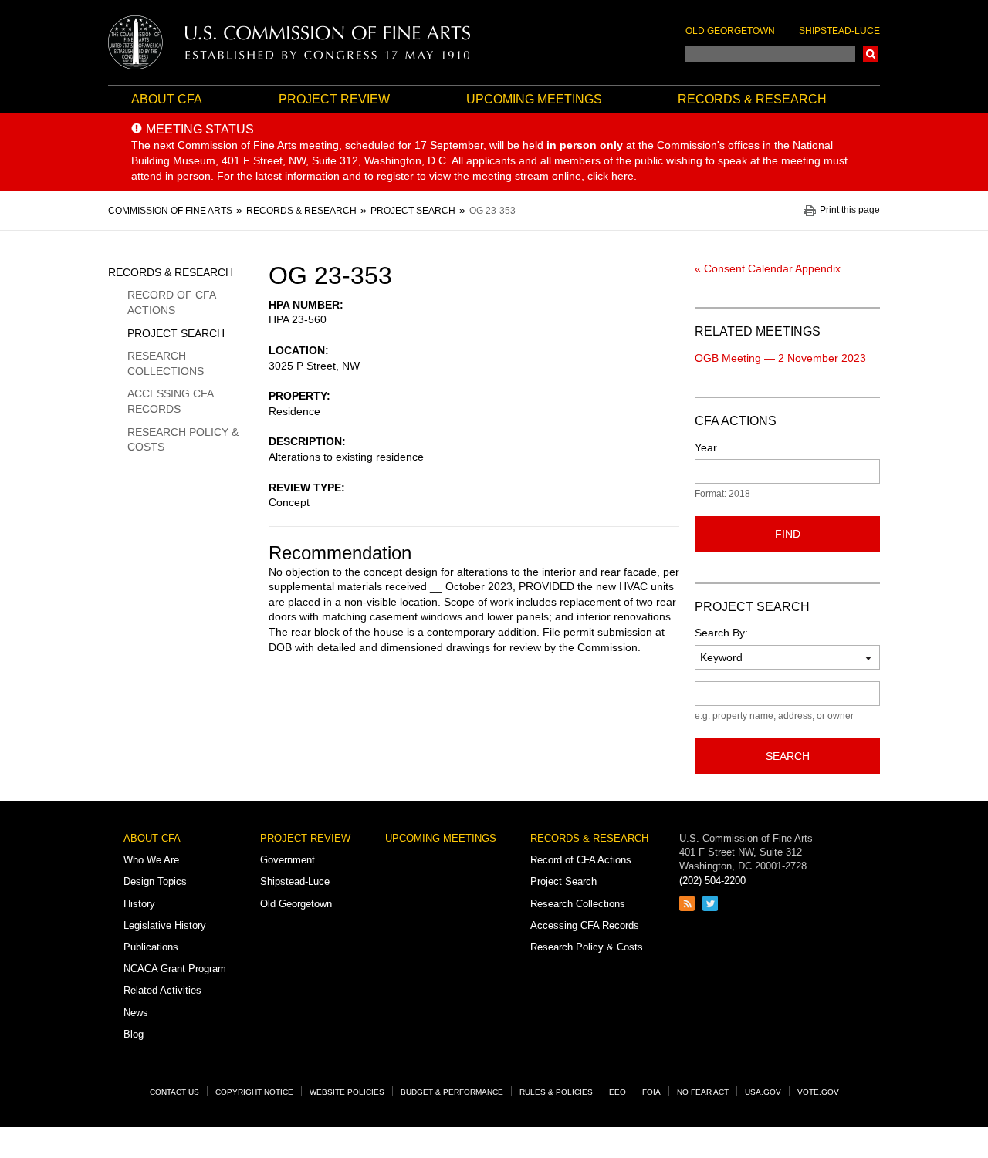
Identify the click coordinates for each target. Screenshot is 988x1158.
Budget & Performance (452, 1092)
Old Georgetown (730, 30)
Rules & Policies (556, 1092)
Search (870, 54)
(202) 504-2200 (712, 880)
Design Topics (155, 881)
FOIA (651, 1092)
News (136, 1012)
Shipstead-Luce (839, 30)
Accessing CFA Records (170, 401)
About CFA (166, 99)
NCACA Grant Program (175, 968)
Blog (134, 1034)
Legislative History (165, 925)
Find (787, 534)
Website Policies (347, 1092)
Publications (151, 947)
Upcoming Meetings (534, 99)
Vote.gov (818, 1092)
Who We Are (151, 860)
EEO (617, 1092)
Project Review (334, 99)
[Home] (289, 42)
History (139, 904)
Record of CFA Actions (171, 302)
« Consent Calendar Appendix (768, 268)
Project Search (176, 333)
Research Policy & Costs (183, 440)
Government (287, 860)
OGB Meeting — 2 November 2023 (780, 358)
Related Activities (162, 990)
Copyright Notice (254, 1092)
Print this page (850, 210)
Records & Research (752, 99)
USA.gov (763, 1092)
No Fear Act (703, 1092)
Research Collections (165, 363)
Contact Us (174, 1092)
